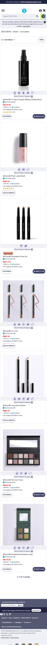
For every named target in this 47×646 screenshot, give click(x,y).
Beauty (16, 31)
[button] (7, 622)
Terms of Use (14, 637)
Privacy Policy (5, 637)
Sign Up (20, 605)
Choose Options (8, 193)
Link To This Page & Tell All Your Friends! (16, 610)
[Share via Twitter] (7, 614)
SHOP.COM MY (6, 31)
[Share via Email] (1, 615)
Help (10, 618)
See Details (6, 117)
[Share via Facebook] (4, 614)
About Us (4, 618)
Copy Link (36, 610)
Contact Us (16, 618)
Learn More (26, 26)
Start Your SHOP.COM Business (12, 627)
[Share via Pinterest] (10, 614)
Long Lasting (24, 31)
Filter (42, 40)
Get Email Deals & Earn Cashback (13, 602)
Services (35, 618)
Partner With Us (26, 618)
